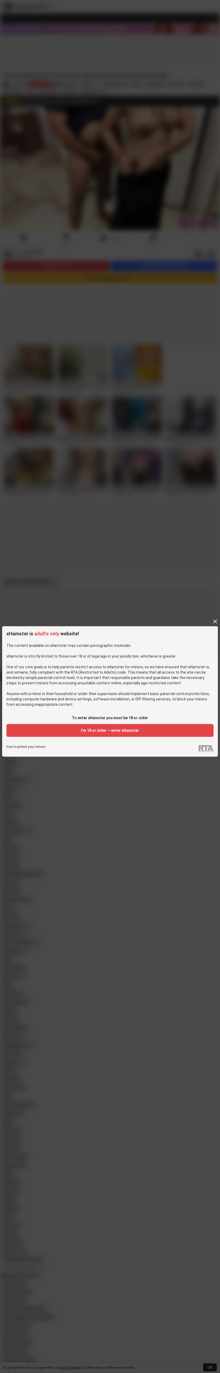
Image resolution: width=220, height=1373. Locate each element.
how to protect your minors (26, 747)
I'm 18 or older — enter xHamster (110, 730)
